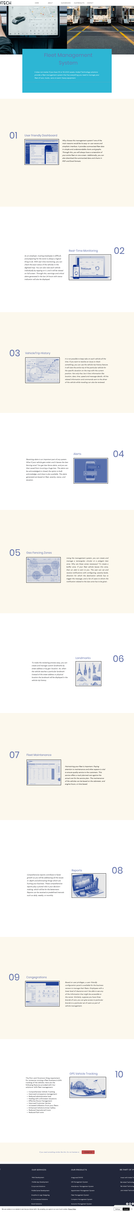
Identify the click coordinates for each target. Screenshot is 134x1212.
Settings (117, 1209)
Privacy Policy (72, 1209)
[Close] (132, 1209)
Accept (126, 1209)
